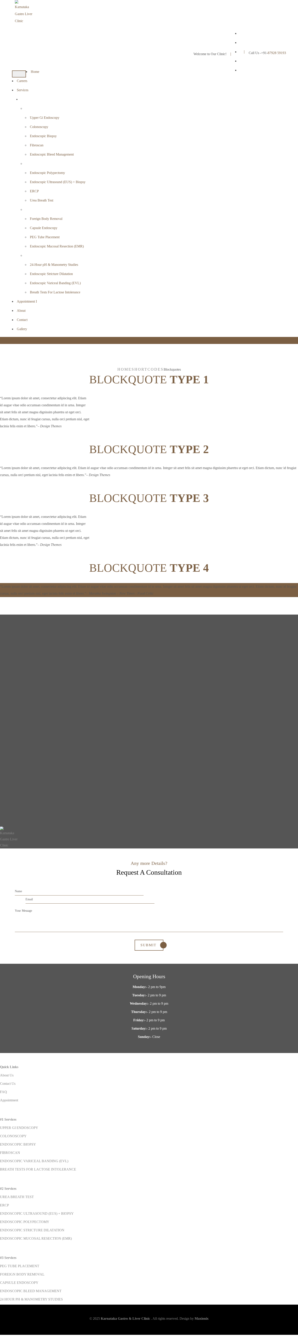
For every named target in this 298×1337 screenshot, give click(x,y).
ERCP (34, 191)
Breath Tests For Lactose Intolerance (55, 292)
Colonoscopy (39, 127)
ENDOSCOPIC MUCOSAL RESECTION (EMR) (36, 1238)
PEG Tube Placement (45, 237)
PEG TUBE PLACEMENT (19, 1266)
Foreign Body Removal (46, 219)
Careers (22, 81)
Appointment (149, 340)
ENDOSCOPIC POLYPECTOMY (24, 1222)
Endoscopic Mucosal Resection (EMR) (57, 246)
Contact (22, 320)
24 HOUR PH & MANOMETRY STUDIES (31, 1299)
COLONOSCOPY (13, 1136)
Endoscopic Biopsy (43, 136)
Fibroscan (36, 145)
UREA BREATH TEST (17, 1197)
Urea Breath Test (41, 200)
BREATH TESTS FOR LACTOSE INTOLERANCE (38, 1169)
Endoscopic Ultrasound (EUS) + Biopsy (58, 182)
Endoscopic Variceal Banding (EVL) (55, 283)
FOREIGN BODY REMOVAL (22, 1274)
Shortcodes (148, 369)
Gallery (22, 329)
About (21, 310)
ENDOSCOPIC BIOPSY (18, 1144)
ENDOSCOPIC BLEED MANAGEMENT (31, 1291)
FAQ (3, 1092)
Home (35, 72)
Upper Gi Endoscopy (44, 117)
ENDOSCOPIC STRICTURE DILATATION (32, 1230)
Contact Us (7, 1083)
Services (22, 90)
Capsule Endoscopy (43, 228)
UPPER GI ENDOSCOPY (19, 1128)
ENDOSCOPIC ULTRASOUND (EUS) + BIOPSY (37, 1213)
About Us (7, 1075)
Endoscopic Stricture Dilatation (51, 274)
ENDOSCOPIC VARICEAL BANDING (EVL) (34, 1161)
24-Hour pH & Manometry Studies (54, 264)
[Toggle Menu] (19, 73)
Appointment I (27, 301)
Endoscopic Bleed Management (52, 154)
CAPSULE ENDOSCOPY (19, 1282)
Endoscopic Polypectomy (47, 173)
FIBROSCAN (10, 1153)
